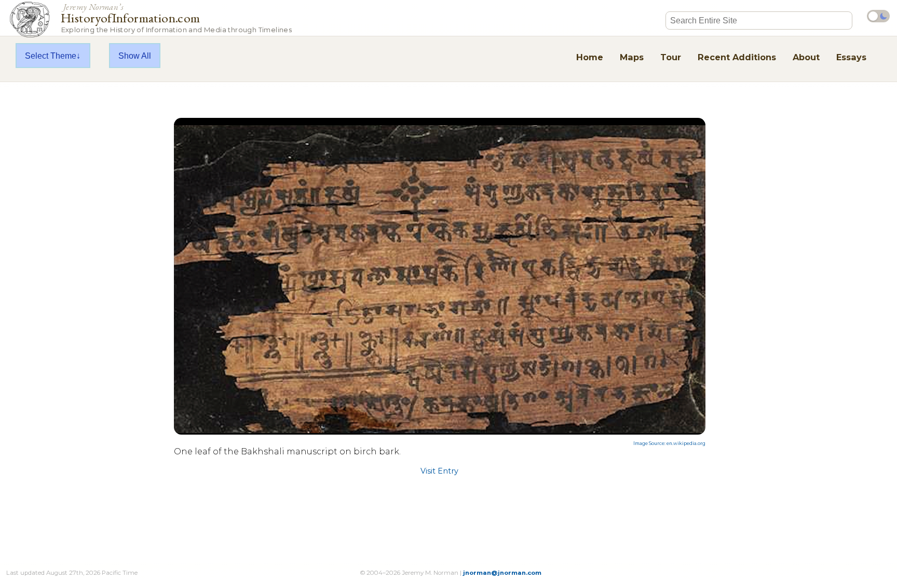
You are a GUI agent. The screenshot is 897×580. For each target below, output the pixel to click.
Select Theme (50, 55)
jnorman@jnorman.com (502, 572)
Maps (632, 57)
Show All (134, 55)
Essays (851, 57)
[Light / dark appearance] (878, 16)
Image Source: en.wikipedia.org (669, 443)
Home (589, 57)
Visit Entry (439, 471)
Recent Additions (737, 57)
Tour (670, 57)
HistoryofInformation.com (176, 17)
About (806, 57)
